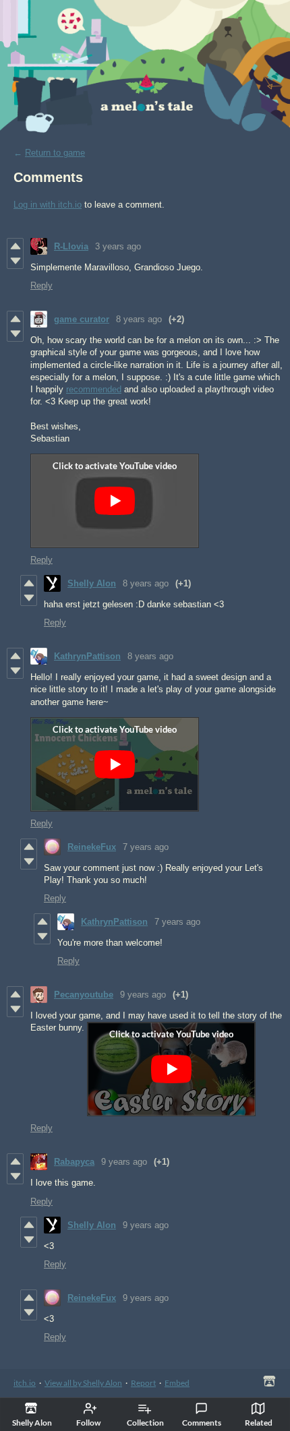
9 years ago (143, 994)
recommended (93, 389)
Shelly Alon (91, 583)
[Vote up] (15, 246)
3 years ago (118, 246)
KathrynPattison (87, 656)
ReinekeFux (91, 847)
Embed (177, 1383)
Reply (41, 285)
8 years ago (139, 319)
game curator (81, 319)
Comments (201, 1423)
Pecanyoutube (83, 994)
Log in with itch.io (47, 205)
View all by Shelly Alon (83, 1383)
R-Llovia (71, 246)
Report (143, 1383)
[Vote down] (15, 260)
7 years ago (146, 847)
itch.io (24, 1383)
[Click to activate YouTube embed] (114, 501)
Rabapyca (74, 1162)
